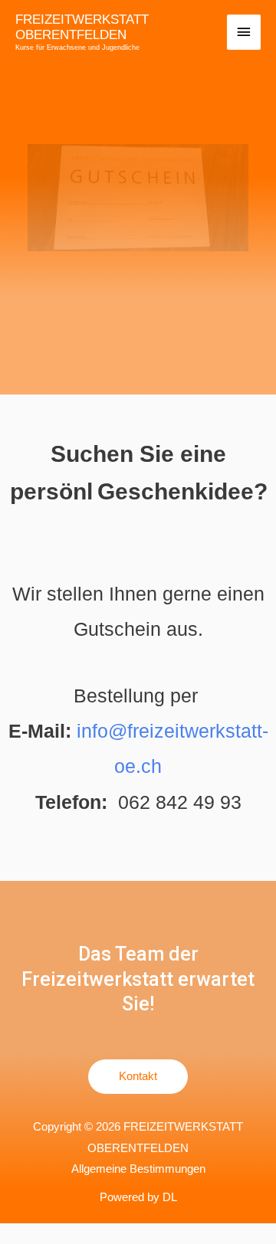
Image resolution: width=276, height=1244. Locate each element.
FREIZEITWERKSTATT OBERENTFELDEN (82, 27)
